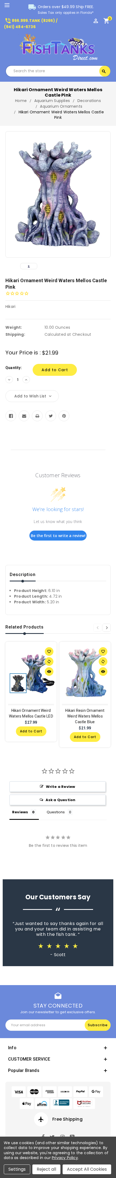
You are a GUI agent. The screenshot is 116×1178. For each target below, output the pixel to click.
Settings (17, 1169)
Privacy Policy (65, 1157)
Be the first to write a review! (58, 535)
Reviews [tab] (20, 812)
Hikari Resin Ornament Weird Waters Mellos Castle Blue (84, 716)
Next (107, 628)
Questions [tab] (56, 812)
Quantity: (13, 368)
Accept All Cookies (87, 1169)
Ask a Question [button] (61, 799)
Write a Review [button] (60, 786)
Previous (97, 628)
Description (23, 574)
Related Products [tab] (24, 627)
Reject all (46, 1169)
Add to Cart (31, 731)
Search (103, 71)
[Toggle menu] (9, 5)
